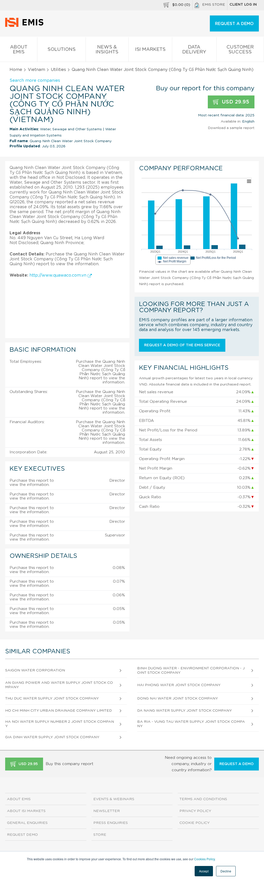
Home (16, 70)
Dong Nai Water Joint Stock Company (177, 698)
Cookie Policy (194, 823)
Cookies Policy (204, 859)
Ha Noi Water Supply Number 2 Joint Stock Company (59, 724)
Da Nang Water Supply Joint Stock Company (184, 710)
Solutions (61, 49)
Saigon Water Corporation (35, 670)
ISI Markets (150, 49)
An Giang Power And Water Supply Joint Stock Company (59, 685)
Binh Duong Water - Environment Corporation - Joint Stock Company (191, 671)
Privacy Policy (195, 811)
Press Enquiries (110, 823)
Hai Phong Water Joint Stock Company (178, 685)
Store (99, 835)
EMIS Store (213, 4)
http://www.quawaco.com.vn (58, 275)
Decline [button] (225, 871)
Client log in (243, 4)
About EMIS (18, 49)
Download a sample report (231, 128)
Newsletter (106, 811)
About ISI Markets (26, 811)
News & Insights (107, 49)
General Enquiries (27, 823)
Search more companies (35, 80)
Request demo (22, 835)
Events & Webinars (113, 799)
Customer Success (240, 49)
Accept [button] (204, 871)
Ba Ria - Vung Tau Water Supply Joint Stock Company (191, 724)
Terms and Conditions (203, 799)
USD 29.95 (234, 102)
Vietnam (36, 70)
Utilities (58, 70)
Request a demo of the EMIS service (182, 345)
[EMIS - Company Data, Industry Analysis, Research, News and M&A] (25, 26)
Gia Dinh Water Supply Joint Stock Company (52, 737)
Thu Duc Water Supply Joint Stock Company (52, 698)
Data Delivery (194, 49)
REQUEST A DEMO (234, 24)
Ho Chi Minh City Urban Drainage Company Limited (58, 710)
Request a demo (236, 764)
